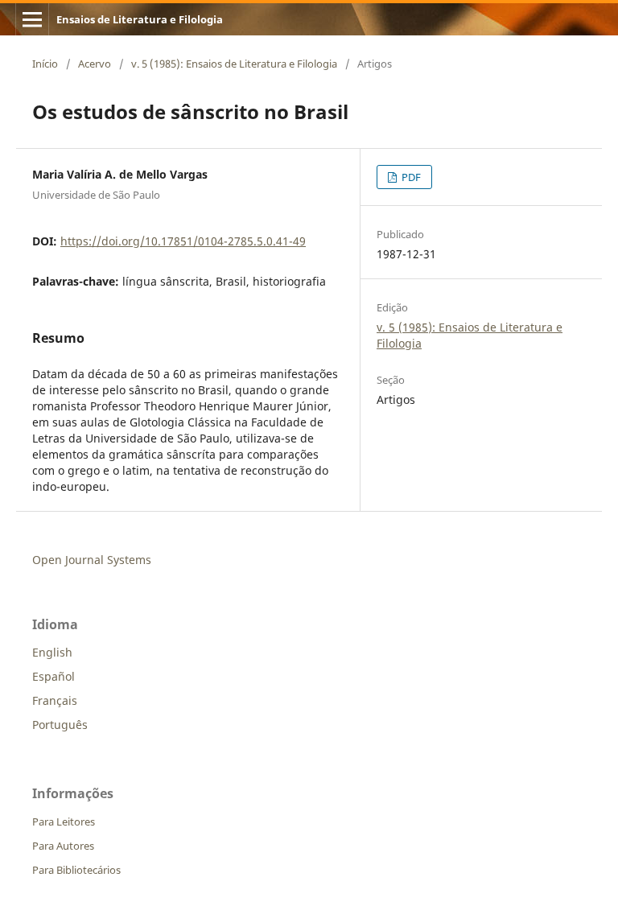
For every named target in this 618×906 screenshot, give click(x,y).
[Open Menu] (32, 19)
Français (54, 700)
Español (53, 676)
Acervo (94, 63)
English (52, 652)
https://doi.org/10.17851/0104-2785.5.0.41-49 (183, 241)
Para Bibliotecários (76, 870)
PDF (410, 177)
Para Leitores (63, 821)
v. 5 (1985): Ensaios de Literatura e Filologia (234, 63)
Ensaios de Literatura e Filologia (139, 19)
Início (45, 63)
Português (60, 724)
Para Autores (63, 845)
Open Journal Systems (91, 559)
